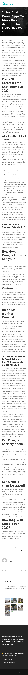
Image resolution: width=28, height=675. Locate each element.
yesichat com (4, 50)
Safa (10, 561)
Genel (5, 31)
